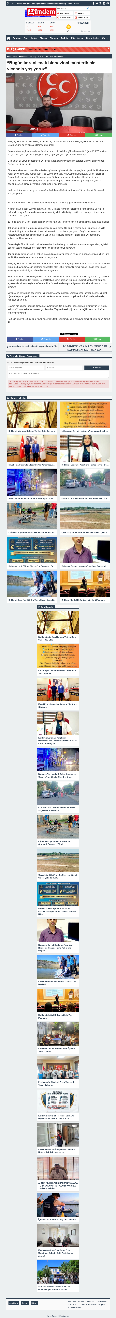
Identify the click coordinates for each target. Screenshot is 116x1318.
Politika (64, 38)
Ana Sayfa (64, 13)
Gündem (17, 38)
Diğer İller (86, 31)
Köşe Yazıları (77, 38)
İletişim (80, 13)
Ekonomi (54, 38)
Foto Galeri (82, 18)
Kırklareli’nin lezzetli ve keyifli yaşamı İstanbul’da (33, 346)
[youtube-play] (108, 3)
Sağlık (34, 38)
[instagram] (104, 3)
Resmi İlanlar (92, 38)
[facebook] (93, 3)
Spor (26, 38)
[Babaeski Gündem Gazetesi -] (40, 12)
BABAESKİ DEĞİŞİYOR (42, 49)
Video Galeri (65, 18)
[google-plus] (100, 3)
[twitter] (97, 3)
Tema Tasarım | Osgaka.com (58, 1316)
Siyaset (43, 38)
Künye (105, 38)
